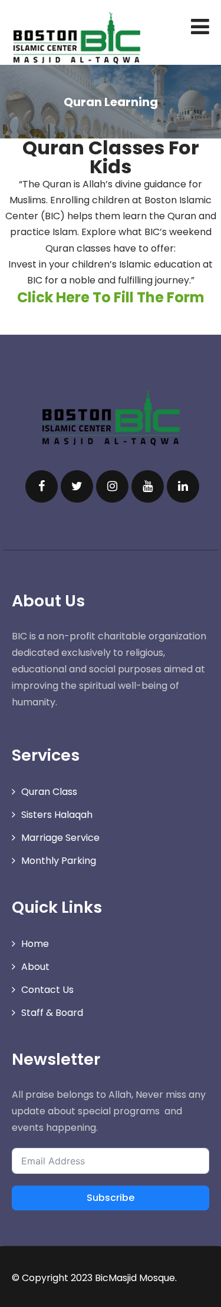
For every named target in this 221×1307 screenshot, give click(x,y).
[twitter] (77, 486)
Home (35, 943)
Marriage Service (60, 837)
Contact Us (47, 989)
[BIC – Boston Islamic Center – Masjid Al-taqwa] (76, 38)
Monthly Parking (58, 860)
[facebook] (41, 486)
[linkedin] (183, 486)
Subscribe (110, 1197)
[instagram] (112, 486)
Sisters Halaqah (57, 814)
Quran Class (49, 791)
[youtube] (147, 486)
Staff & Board (52, 1012)
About (35, 966)
